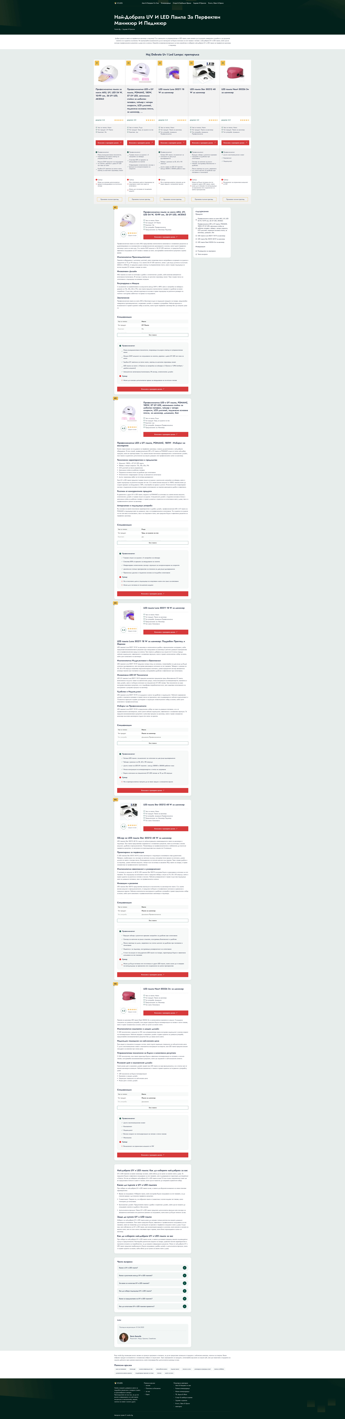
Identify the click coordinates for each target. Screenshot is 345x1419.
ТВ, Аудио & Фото (181, 1394)
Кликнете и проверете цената (108, 143)
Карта (147, 1394)
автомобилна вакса (161, 1369)
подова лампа (175, 1369)
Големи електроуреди (182, 1388)
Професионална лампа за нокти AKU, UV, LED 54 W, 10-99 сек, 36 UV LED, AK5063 (213, 220)
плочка (159, 1373)
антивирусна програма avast (203, 1369)
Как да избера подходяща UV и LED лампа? (135, 1291)
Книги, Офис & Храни (216, 3)
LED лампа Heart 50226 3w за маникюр (211, 242)
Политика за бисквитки (153, 1388)
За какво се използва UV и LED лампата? (134, 1283)
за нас (148, 1391)
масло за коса (169, 1373)
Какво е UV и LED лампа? (128, 1268)
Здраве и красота (199, 3)
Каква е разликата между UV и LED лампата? (135, 1275)
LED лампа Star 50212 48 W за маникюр (211, 239)
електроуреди (166, 3)
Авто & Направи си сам (150, 3)
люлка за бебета (219, 1369)
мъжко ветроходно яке (145, 1369)
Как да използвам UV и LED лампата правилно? (137, 1306)
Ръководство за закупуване (207, 251)
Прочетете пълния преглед (109, 199)
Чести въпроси (203, 254)
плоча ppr (132, 1369)
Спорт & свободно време (182, 3)
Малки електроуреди (182, 1391)
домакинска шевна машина (124, 1373)
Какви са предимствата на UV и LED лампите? (136, 1299)
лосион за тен (187, 1369)
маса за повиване (121, 1369)
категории (178, 1406)
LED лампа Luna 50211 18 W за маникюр (211, 236)
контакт (148, 1385)
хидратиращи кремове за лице (144, 1373)
